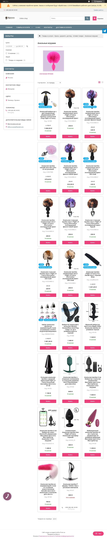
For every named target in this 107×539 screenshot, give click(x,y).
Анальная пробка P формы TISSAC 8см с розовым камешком (70, 485)
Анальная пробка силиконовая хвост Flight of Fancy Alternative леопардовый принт (70, 115)
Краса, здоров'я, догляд (63, 36)
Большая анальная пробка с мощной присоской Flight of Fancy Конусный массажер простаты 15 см (48, 381)
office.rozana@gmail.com (16, 127)
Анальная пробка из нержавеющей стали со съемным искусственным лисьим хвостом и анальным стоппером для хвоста (48, 489)
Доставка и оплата (64, 27)
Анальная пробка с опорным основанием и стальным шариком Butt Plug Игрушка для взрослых (70, 380)
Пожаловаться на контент (46, 536)
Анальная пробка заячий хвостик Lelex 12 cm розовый (48, 167)
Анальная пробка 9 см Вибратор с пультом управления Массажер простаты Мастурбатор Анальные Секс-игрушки (92, 382)
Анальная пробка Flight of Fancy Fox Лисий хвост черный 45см (93, 274)
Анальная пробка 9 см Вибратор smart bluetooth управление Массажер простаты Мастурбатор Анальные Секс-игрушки (48, 435)
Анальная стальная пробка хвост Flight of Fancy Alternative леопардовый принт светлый (48, 275)
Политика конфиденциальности (64, 536)
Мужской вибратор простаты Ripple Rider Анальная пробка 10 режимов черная (92, 327)
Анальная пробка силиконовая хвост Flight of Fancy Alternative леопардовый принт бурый (48, 224)
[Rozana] (10, 22)
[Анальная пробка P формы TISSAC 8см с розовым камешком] (70, 471)
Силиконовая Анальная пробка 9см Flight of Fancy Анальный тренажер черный (70, 434)
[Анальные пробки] (53, 60)
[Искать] (87, 18)
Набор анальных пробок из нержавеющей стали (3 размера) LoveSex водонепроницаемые (48, 328)
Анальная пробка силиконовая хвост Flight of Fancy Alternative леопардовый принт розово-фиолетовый (93, 116)
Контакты (48, 27)
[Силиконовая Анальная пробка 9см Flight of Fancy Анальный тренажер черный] (70, 417)
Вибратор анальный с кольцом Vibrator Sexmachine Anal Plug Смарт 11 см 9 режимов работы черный (70, 329)
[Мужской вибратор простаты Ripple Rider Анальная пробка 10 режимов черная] (92, 311)
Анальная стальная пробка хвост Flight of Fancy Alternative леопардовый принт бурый (92, 223)
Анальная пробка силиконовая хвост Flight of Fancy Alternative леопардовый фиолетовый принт (70, 170)
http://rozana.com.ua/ (14, 124)
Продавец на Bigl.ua (53, 534)
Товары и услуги (23, 27)
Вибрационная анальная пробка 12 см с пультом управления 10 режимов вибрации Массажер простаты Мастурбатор (92, 435)
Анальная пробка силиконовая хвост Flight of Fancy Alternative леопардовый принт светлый (93, 170)
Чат (100, 533)
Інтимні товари (78, 36)
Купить (48, 136)
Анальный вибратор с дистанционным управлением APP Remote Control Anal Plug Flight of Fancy (48, 115)
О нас (38, 27)
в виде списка (102, 82)
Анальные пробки (46, 74)
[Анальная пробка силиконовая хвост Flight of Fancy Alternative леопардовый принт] (70, 98)
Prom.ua (62, 532)
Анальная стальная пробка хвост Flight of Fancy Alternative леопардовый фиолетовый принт (70, 223)
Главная (9, 27)
